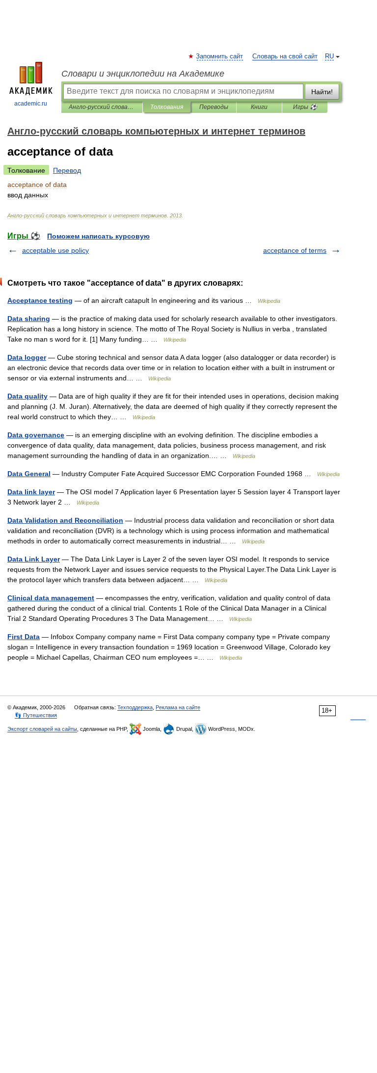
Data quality (27, 396)
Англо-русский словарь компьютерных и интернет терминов (102, 107)
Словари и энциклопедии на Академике (142, 74)
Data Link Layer (33, 559)
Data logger (26, 357)
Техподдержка (135, 707)
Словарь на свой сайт (285, 56)
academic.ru (30, 103)
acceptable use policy (55, 250)
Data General (29, 474)
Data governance (35, 435)
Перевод (67, 170)
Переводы (213, 107)
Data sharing (28, 318)
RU (329, 56)
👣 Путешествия (36, 715)
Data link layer (31, 492)
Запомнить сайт (220, 56)
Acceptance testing (40, 300)
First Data (23, 637)
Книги (259, 107)
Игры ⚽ (305, 107)
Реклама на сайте (178, 707)
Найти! (322, 92)
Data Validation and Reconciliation (65, 520)
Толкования (166, 107)
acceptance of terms (294, 250)
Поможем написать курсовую (98, 236)
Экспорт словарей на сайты (42, 729)
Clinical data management (50, 598)
